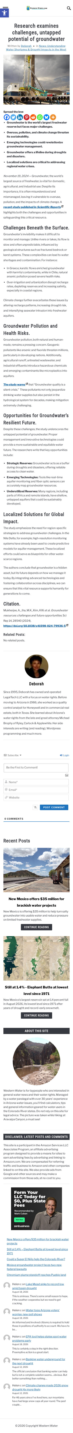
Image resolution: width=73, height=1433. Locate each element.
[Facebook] (7, 117)
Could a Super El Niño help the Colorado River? (36, 1259)
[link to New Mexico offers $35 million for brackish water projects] (36, 870)
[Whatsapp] (40, 117)
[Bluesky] (46, 117)
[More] (53, 117)
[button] (4, 13)
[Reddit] (33, 117)
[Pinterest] (27, 117)
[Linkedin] (20, 117)
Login (66, 755)
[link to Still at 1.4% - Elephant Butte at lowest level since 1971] (36, 958)
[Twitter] (13, 117)
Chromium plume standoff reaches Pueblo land (36, 1275)
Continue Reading (36, 927)
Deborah (26, 45)
